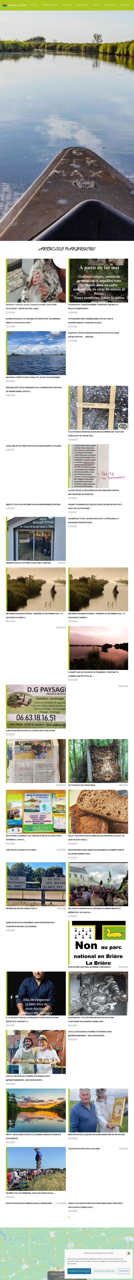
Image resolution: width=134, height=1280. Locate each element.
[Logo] (14, 5)
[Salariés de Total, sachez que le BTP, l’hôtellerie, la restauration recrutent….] (98, 541)
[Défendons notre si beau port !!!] (36, 890)
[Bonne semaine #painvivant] (36, 1264)
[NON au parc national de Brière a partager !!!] (98, 945)
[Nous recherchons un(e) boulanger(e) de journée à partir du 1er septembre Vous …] (98, 854)
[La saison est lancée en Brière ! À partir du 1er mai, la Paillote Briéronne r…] (98, 287)
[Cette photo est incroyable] (98, 763)
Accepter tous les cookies (79, 1271)
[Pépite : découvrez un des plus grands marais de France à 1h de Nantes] (36, 1117)
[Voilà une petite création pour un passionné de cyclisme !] (36, 472)
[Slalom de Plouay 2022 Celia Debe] (98, 1173)
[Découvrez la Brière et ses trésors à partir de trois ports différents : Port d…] (36, 818)
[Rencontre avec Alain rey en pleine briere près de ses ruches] (98, 1117)
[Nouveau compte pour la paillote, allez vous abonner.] (36, 357)
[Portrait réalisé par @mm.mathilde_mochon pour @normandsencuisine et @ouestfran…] (98, 1236)
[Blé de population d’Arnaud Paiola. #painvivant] (36, 1207)
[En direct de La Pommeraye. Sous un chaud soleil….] (36, 1173)
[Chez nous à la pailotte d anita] (36, 854)
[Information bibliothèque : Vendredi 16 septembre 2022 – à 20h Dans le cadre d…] (36, 595)
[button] (128, 1253)
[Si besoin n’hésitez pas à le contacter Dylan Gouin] (36, 711)
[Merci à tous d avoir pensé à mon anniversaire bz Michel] (36, 509)
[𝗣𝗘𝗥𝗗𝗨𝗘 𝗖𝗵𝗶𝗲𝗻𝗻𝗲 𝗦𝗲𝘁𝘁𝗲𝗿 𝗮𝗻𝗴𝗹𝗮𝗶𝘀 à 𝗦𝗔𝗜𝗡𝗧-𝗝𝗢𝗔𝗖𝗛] (36, 287)
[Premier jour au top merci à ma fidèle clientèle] (36, 541)
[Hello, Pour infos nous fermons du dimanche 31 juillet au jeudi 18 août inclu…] (98, 818)
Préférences (124, 1271)
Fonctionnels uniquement (104, 1271)
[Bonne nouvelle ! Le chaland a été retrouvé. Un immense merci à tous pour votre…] (36, 323)
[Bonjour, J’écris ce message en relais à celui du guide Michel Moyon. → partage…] (98, 357)
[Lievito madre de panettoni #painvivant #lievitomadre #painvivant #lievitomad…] (98, 1221)
